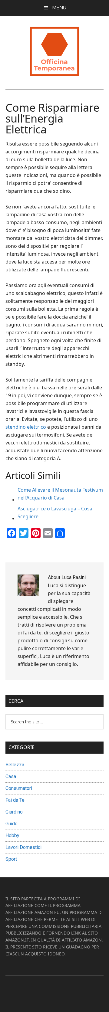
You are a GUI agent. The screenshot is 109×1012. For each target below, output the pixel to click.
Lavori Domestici (23, 847)
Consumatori (18, 788)
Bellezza (14, 765)
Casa (10, 776)
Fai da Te (15, 800)
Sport (11, 859)
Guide (11, 824)
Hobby (12, 835)
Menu (59, 8)
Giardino (14, 812)
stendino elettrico (25, 427)
